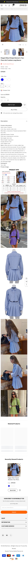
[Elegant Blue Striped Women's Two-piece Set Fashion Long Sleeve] (14, 469)
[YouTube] (6, 535)
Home (2, 8)
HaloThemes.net (19, 551)
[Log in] (9, 5)
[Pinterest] (2, 535)
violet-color (13, 486)
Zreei (6, 66)
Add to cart (11, 105)
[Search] (6, 5)
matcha (11, 486)
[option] (14, 28)
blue (9, 486)
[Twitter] (10, 535)
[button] (23, 44)
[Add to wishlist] (25, 105)
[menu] (2, 5)
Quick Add (13, 490)
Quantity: (3, 97)
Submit (14, 512)
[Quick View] (19, 464)
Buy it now (14, 109)
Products (7, 8)
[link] (7, 447)
